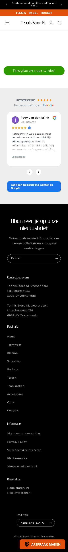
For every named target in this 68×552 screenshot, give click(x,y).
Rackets (12, 369)
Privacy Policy (17, 441)
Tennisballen (15, 386)
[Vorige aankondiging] (7, 5)
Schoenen (14, 361)
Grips (11, 402)
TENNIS (21, 13)
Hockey (46, 13)
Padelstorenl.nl (18, 488)
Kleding (12, 353)
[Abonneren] (57, 258)
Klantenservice (17, 458)
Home (11, 336)
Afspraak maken (46, 544)
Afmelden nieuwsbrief (22, 466)
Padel (33, 13)
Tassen (12, 377)
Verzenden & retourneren (24, 450)
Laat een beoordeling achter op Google (32, 186)
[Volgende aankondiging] (61, 5)
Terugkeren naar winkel (34, 71)
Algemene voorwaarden (23, 433)
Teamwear (14, 344)
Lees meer (18, 156)
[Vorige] (30, 172)
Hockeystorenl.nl (19, 492)
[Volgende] (38, 172)
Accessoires (15, 394)
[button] (7, 23)
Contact (12, 410)
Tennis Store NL (31, 536)
